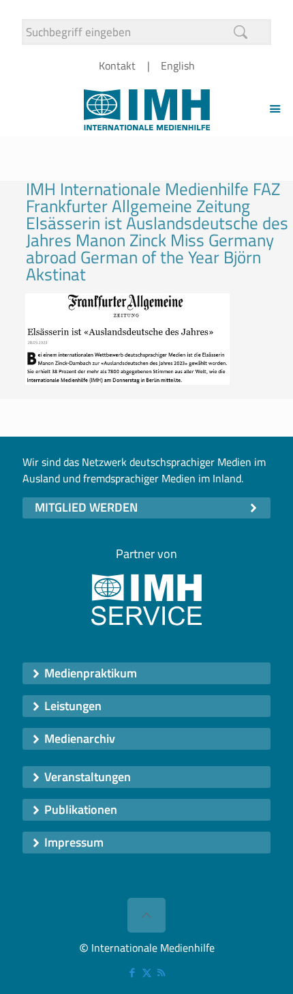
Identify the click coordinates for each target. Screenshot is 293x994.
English (178, 65)
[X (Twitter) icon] (147, 972)
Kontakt (117, 65)
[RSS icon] (161, 972)
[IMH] (146, 108)
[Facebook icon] (132, 972)
